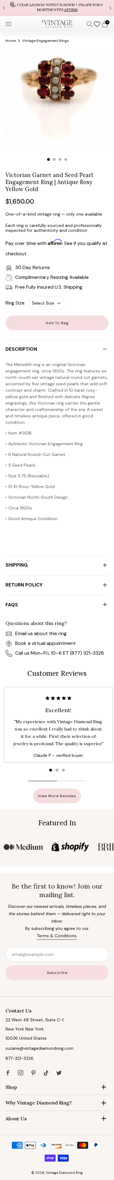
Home (10, 41)
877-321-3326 (19, 1058)
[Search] (90, 24)
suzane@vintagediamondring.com (39, 1048)
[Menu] (8, 24)
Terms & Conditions (57, 935)
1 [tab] (48, 159)
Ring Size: (15, 303)
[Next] (110, 8)
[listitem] (57, 8)
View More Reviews (57, 795)
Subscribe (57, 972)
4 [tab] (65, 159)
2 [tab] (54, 159)
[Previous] (3, 8)
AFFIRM (71, 10)
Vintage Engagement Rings (45, 41)
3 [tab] (60, 159)
